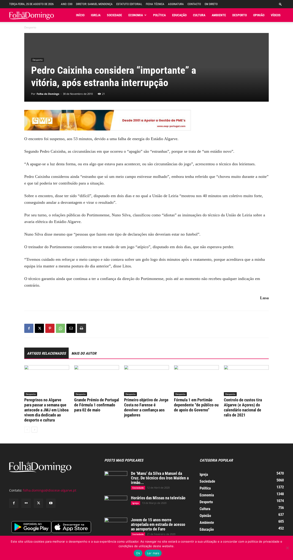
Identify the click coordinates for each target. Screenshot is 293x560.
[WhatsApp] (60, 328)
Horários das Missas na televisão (158, 497)
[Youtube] (50, 503)
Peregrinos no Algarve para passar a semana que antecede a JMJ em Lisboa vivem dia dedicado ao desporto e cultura (46, 409)
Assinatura (176, 4)
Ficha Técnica (155, 4)
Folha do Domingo (48, 93)
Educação (179, 15)
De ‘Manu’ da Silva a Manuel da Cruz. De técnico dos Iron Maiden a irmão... (160, 478)
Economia (135, 15)
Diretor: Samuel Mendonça (94, 4)
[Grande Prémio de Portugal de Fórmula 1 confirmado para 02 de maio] (96, 380)
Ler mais (153, 553)
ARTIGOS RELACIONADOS (46, 353)
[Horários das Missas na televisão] (115, 504)
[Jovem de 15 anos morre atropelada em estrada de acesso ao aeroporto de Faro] (115, 526)
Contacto (194, 4)
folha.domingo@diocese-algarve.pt (49, 490)
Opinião (258, 15)
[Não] (287, 548)
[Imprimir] (81, 328)
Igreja (95, 15)
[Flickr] (26, 503)
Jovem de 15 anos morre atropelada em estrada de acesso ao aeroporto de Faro (158, 524)
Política (159, 15)
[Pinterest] (49, 328)
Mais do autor (83, 353)
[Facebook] (28, 328)
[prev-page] (27, 429)
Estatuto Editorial (129, 4)
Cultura (199, 15)
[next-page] (34, 429)
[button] (280, 4)
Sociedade (114, 15)
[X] (39, 328)
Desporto (239, 15)
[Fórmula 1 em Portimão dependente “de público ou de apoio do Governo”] (196, 380)
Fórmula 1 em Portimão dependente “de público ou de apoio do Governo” (196, 404)
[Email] (71, 328)
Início (80, 15)
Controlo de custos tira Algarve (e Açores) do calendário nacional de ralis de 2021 (243, 407)
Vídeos (276, 15)
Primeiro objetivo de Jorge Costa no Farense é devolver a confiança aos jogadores (146, 407)
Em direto (211, 4)
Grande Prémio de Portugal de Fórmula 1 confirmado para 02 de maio (96, 404)
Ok (138, 553)
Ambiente (219, 15)
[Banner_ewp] (146, 120)
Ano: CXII (66, 4)
